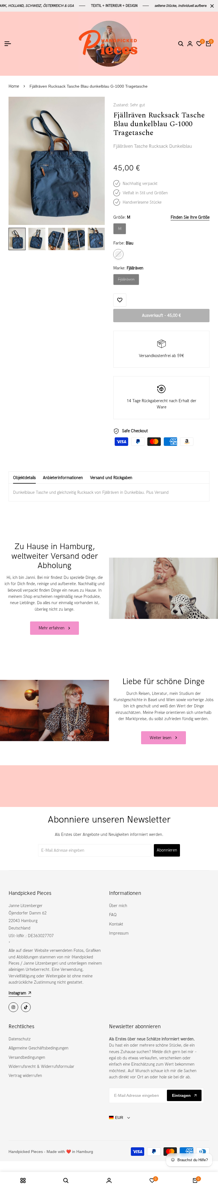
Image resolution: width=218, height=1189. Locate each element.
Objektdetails (24, 477)
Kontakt (116, 924)
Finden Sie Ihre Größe (190, 217)
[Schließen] (211, 6)
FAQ (113, 914)
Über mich (118, 905)
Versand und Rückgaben (111, 477)
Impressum (119, 933)
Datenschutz (20, 1039)
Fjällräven (128, 281)
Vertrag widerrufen (25, 1075)
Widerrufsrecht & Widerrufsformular (41, 1066)
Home (14, 86)
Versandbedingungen (27, 1057)
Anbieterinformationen (63, 477)
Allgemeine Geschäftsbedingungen (38, 1048)
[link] (163, 588)
